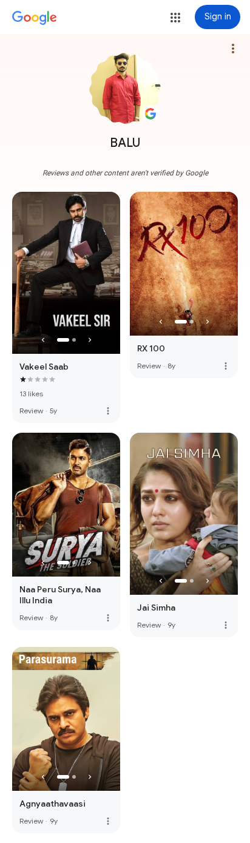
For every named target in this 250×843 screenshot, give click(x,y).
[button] (175, 17)
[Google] (34, 18)
